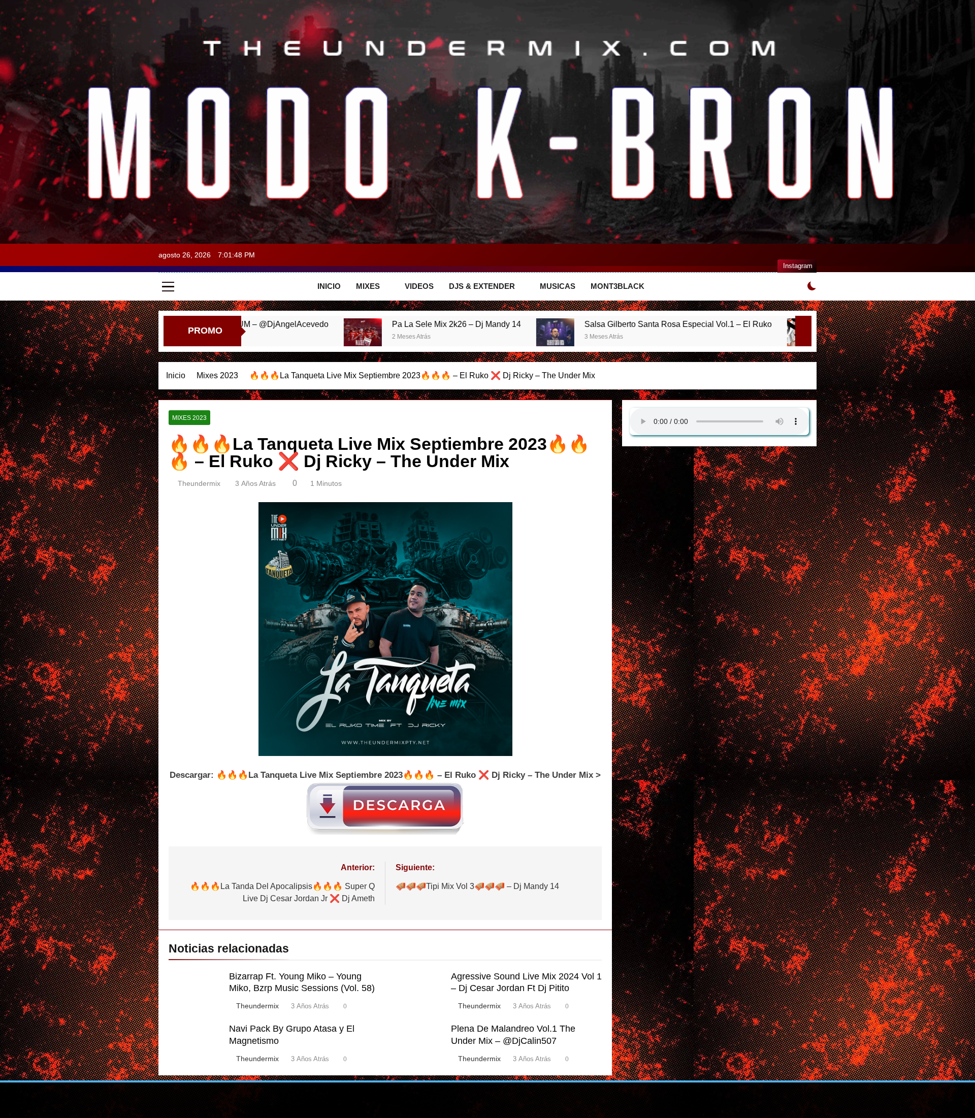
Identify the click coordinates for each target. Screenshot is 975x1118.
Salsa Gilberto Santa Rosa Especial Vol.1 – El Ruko (551, 323)
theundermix (199, 483)
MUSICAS (557, 286)
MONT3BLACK (617, 286)
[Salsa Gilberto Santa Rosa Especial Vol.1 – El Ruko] (428, 337)
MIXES (368, 286)
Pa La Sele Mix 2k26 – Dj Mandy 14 (329, 323)
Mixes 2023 (189, 417)
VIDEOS (419, 286)
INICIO (329, 286)
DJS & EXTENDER (482, 286)
